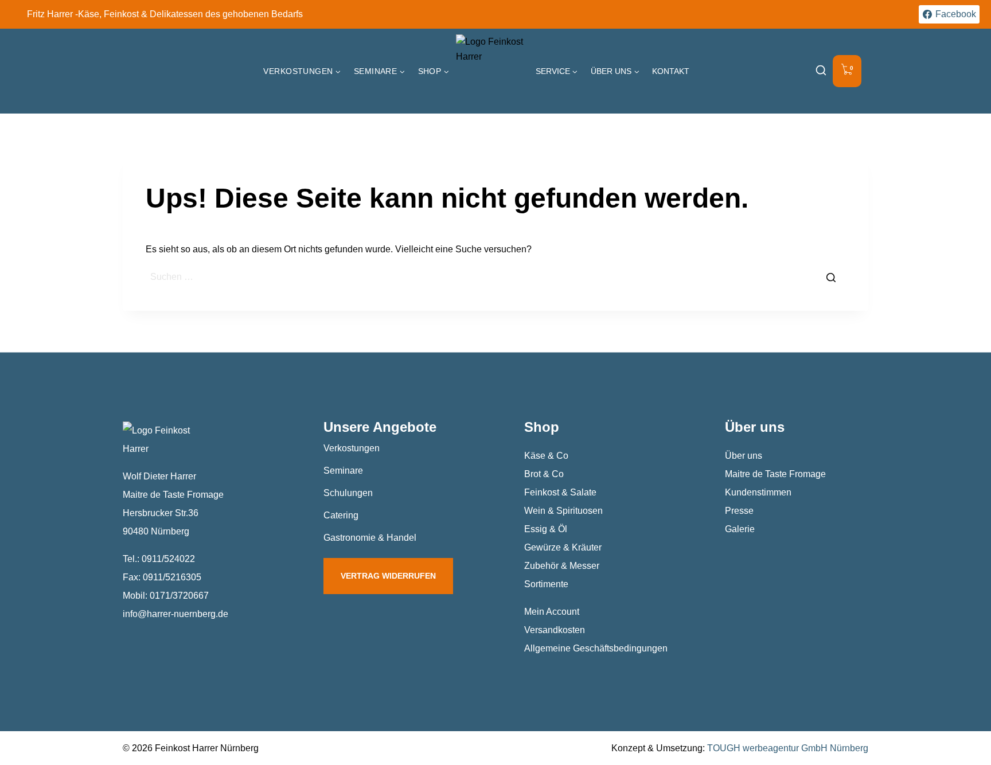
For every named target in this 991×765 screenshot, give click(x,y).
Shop (541, 427)
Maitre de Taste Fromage (775, 474)
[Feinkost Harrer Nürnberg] (492, 71)
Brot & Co (544, 474)
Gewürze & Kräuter (563, 547)
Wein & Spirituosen (563, 511)
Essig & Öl (545, 529)
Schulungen (348, 493)
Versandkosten (554, 630)
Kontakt (670, 71)
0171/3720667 (179, 595)
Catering (340, 515)
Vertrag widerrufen (388, 575)
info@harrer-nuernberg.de (175, 614)
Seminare (343, 470)
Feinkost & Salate (560, 492)
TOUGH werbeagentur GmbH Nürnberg (787, 748)
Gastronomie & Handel (369, 537)
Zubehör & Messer (561, 566)
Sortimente (546, 584)
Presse (739, 511)
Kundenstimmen (758, 492)
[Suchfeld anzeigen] (821, 71)
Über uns (743, 455)
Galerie (740, 529)
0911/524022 (168, 559)
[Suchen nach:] (495, 277)
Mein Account (551, 611)
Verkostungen (351, 448)
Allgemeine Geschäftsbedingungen (596, 648)
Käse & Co (546, 455)
